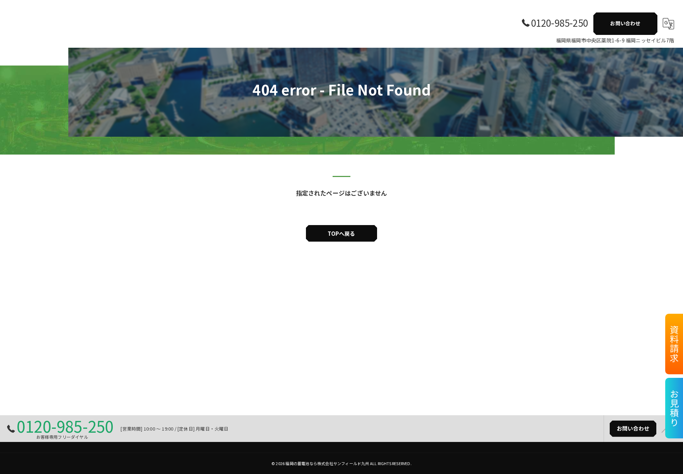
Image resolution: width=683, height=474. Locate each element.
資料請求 (674, 344)
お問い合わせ (625, 23)
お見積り (674, 408)
